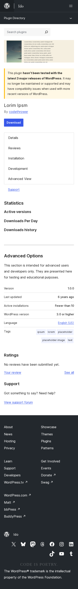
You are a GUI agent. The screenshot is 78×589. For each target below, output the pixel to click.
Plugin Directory (14, 18)
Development (18, 169)
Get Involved (50, 461)
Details (13, 138)
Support (14, 189)
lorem (51, 331)
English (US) (66, 322)
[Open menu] (71, 6)
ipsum (41, 331)
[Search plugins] (46, 32)
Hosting (9, 441)
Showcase (48, 427)
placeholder (65, 331)
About (8, 427)
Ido (15, 534)
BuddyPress (15, 516)
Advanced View (19, 179)
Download (14, 122)
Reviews (14, 148)
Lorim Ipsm (16, 105)
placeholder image (53, 340)
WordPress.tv (16, 482)
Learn (8, 461)
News (8, 434)
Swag (47, 482)
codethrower (18, 112)
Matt (9, 502)
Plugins (46, 441)
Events (46, 468)
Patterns (47, 448)
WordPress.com (17, 495)
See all (69, 372)
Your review (12, 372)
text (70, 340)
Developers (12, 475)
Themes (47, 434)
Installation (16, 158)
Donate (48, 475)
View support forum (18, 402)
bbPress (12, 509)
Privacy (9, 448)
